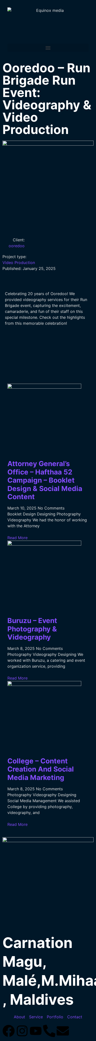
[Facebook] (8, 1031)
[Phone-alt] (49, 1031)
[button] (48, 48)
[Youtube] (36, 1031)
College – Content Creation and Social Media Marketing (40, 769)
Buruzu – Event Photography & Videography (32, 628)
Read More (17, 537)
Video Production (18, 262)
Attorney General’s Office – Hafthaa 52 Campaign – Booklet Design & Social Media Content (44, 480)
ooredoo (17, 245)
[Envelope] (63, 1031)
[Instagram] (22, 1031)
